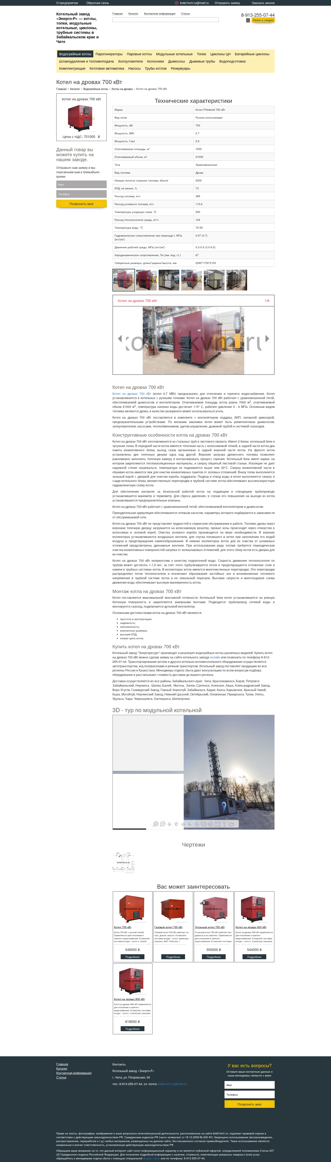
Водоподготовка (232, 61)
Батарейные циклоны (252, 53)
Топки (201, 53)
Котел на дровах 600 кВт (251, 927)
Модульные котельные (174, 53)
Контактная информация (159, 13)
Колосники (155, 61)
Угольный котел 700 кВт (210, 927)
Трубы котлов (156, 68)
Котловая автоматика (107, 68)
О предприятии (67, 3)
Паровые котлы (139, 53)
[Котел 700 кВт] (133, 908)
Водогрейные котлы (75, 53)
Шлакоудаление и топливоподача (86, 61)
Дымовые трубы (202, 61)
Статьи (185, 13)
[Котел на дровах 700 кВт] (193, 340)
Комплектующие (72, 68)
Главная (117, 13)
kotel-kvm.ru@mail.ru (172, 1084)
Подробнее (132, 957)
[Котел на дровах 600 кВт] (254, 908)
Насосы (134, 68)
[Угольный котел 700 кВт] (214, 908)
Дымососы (176, 61)
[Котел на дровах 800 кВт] (133, 980)
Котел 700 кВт (122, 927)
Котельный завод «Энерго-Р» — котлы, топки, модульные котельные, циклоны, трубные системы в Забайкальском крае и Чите (77, 27)
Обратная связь (97, 3)
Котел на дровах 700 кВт (131, 393)
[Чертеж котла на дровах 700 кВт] (123, 862)
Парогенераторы (109, 53)
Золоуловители (130, 61)
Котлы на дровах (122, 88)
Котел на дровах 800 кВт (129, 999)
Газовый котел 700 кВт (168, 927)
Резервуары (180, 68)
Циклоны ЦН (220, 53)
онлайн (215, 657)
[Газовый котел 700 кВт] (173, 908)
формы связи (151, 1158)
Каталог (133, 13)
